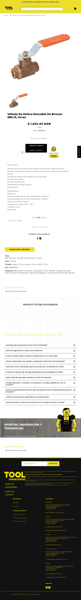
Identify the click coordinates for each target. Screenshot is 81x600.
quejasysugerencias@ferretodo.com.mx (56, 530)
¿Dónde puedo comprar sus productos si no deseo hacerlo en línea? (35, 402)
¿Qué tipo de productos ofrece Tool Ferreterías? (26, 345)
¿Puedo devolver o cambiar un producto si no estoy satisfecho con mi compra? (36, 384)
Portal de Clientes (9, 493)
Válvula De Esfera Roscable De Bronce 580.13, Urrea (29, 15)
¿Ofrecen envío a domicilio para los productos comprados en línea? (35, 367)
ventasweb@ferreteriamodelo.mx (54, 512)
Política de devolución (19, 521)
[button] (72, 9)
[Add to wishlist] (32, 227)
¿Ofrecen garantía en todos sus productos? (24, 350)
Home (6, 15)
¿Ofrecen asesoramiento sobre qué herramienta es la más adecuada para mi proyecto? (39, 391)
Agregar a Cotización (36, 150)
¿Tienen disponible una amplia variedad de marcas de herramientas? (35, 361)
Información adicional (20, 249)
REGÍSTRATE (53, 463)
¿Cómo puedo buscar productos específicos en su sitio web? (32, 356)
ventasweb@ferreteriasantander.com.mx (56, 559)
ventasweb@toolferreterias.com (54, 527)
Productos (16, 502)
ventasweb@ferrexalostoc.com (53, 544)
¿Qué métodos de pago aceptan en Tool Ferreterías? (28, 377)
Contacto (15, 506)
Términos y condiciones (20, 518)
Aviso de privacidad (19, 514)
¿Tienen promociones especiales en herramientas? (27, 397)
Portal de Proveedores (11, 485)
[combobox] (42, 8)
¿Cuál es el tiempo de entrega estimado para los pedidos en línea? (34, 372)
